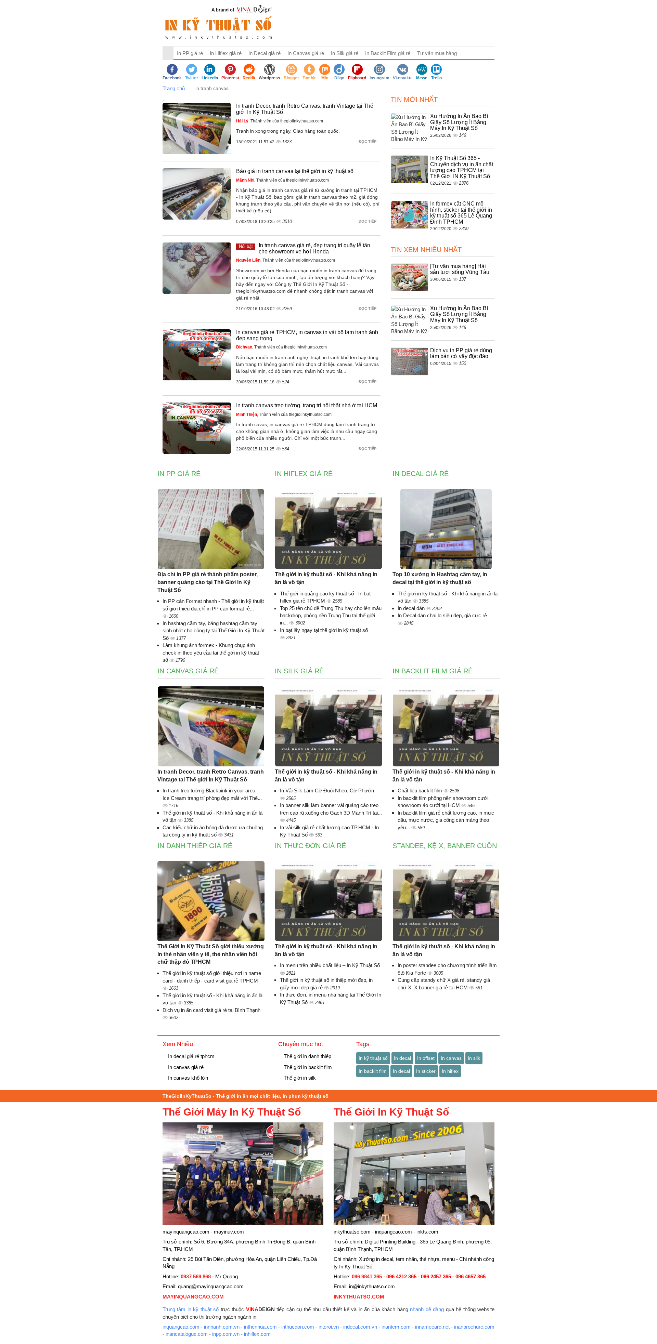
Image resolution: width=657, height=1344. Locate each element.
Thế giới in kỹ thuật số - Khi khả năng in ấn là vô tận (326, 578)
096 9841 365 (367, 1276)
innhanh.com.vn (222, 1327)
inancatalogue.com (187, 1334)
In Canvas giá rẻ (305, 53)
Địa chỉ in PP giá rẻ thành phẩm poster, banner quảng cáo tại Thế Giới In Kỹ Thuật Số (207, 582)
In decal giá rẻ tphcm (191, 1056)
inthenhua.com (260, 1327)
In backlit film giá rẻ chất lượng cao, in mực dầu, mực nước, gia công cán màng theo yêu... (446, 820)
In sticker (426, 1071)
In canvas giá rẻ (185, 1067)
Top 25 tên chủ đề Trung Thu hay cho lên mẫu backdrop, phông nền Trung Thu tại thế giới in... (331, 615)
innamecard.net (432, 1327)
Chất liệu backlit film (420, 790)
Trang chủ (174, 88)
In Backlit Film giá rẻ (387, 53)
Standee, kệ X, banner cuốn (444, 845)
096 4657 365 (470, 1276)
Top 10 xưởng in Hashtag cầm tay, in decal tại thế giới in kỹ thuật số (439, 578)
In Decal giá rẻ (264, 53)
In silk (474, 1058)
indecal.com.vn (360, 1327)
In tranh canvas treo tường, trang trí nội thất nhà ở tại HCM (306, 405)
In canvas (451, 1058)
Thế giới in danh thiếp (306, 1056)
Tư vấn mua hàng (437, 53)
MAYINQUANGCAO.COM (193, 1297)
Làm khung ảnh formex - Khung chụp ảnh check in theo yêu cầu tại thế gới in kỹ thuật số (211, 652)
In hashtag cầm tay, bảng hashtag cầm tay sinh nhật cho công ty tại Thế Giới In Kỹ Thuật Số (214, 630)
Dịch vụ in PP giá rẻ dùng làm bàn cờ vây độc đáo (461, 353)
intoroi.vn (329, 1327)
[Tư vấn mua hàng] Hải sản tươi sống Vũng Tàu (459, 269)
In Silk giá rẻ (344, 53)
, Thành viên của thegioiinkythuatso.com (279, 121)
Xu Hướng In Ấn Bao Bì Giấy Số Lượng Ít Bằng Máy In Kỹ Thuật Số (459, 122)
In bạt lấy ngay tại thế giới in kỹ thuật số (324, 630)
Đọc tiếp (368, 142)
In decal (402, 1058)
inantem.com (396, 1327)
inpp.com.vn (226, 1334)
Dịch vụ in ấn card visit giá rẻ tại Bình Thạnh (211, 1010)
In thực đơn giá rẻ (310, 845)
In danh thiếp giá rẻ (194, 845)
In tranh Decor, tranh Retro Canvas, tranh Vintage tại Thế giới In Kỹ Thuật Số (210, 775)
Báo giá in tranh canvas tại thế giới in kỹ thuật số (294, 171)
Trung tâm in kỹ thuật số (191, 1309)
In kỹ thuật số (373, 1058)
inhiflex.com (257, 1334)
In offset (426, 1058)
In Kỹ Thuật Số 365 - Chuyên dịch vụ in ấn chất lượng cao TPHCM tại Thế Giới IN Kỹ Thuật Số (461, 167)
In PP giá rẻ (190, 53)
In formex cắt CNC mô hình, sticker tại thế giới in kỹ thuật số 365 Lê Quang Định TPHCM (461, 213)
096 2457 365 (436, 1276)
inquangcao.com (181, 1327)
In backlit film (373, 1071)
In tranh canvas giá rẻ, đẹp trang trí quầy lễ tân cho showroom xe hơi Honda (314, 248)
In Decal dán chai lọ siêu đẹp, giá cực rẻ (442, 615)
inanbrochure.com (474, 1327)
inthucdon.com (297, 1327)
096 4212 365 (401, 1276)
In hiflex (450, 1071)
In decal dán (412, 608)
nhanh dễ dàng (427, 1309)
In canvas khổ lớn (187, 1078)
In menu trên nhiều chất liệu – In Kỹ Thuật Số (330, 965)
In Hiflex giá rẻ (226, 53)
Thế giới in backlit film (307, 1067)
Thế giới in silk (299, 1078)
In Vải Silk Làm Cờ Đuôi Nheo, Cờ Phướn (327, 790)
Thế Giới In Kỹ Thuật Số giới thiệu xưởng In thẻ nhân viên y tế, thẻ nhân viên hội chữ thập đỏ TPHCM (210, 954)
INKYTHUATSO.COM (359, 1297)
